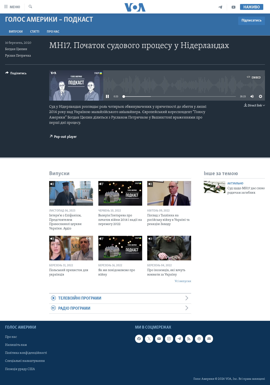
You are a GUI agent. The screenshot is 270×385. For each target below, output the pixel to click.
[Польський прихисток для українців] (71, 248)
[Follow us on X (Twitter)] (149, 339)
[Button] (16, 74)
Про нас (53, 31)
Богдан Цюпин (16, 49)
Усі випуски (183, 281)
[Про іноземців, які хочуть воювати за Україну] (169, 248)
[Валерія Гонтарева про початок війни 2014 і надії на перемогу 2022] (120, 193)
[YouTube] (233, 7)
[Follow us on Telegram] (179, 339)
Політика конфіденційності (26, 353)
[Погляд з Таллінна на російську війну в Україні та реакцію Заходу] (169, 193)
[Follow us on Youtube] (159, 339)
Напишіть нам (16, 345)
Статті (34, 31)
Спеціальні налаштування (25, 361)
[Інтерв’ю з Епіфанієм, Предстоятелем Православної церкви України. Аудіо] (71, 193)
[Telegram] (220, 7)
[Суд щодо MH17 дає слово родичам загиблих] (214, 187)
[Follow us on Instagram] (169, 339)
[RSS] (189, 339)
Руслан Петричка (18, 55)
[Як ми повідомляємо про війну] (120, 248)
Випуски (16, 31)
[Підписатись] (209, 339)
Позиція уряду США (20, 369)
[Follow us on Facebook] (139, 339)
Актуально (235, 183)
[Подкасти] (199, 339)
